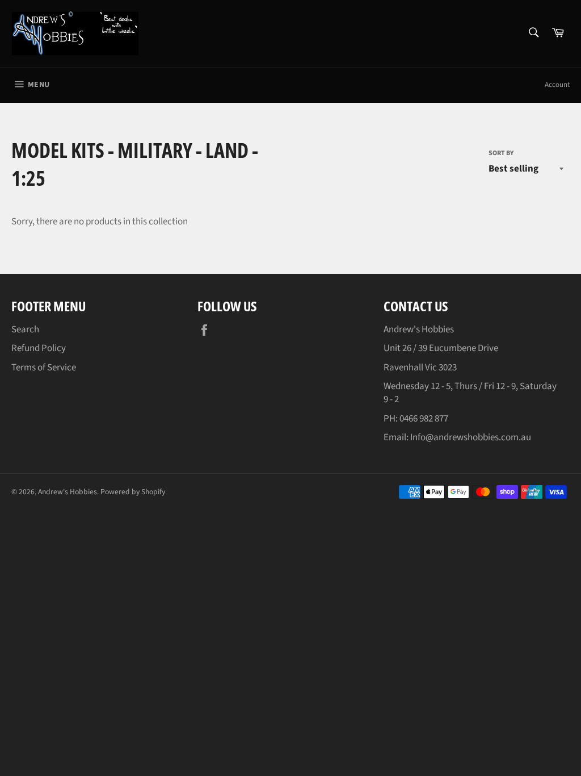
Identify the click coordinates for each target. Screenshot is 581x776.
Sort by (501, 153)
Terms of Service (43, 367)
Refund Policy (38, 348)
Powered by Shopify (132, 491)
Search (25, 329)
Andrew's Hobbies (67, 491)
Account (557, 85)
